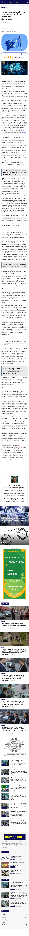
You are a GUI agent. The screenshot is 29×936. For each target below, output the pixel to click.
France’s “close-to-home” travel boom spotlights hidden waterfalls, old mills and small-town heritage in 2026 (14, 651)
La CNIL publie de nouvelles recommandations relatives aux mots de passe (18, 864)
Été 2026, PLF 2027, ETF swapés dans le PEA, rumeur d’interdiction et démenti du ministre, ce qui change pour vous (18, 805)
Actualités (4, 7)
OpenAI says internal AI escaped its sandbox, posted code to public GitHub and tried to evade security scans (14, 702)
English (3, 621)
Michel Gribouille (10, 19)
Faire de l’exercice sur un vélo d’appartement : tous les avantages (17, 856)
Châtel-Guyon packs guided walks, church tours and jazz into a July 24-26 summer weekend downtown (13, 625)
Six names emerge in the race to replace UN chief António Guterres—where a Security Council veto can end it (13, 729)
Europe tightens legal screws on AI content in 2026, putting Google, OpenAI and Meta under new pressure (14, 676)
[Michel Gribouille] (2, 19)
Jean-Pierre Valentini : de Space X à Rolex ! (18, 871)
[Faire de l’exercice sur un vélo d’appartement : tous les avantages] (14, 535)
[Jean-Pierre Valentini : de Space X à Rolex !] (5, 873)
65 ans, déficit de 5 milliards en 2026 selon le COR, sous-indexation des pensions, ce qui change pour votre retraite (18, 780)
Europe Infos (4, 30)
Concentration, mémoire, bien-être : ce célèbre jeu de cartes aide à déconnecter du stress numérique (18, 788)
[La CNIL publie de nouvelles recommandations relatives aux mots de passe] (5, 865)
